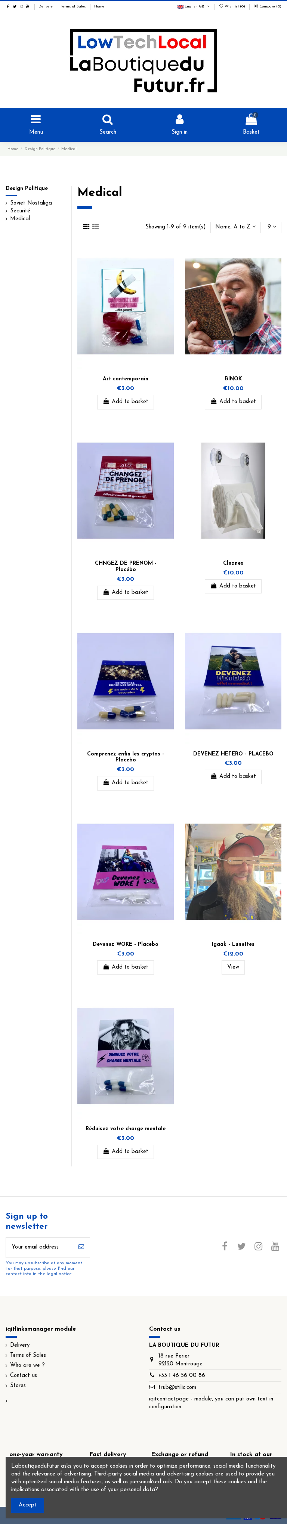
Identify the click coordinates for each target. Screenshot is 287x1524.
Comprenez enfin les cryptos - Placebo (125, 757)
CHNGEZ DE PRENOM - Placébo (126, 567)
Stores (18, 1386)
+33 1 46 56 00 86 (181, 1375)
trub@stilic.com (177, 1387)
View (233, 967)
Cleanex (233, 563)
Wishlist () (234, 6)
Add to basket (130, 402)
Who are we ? (27, 1365)
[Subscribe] (81, 1247)
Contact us (23, 1375)
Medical (20, 219)
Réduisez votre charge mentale (126, 1129)
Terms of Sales (74, 6)
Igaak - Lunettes (233, 944)
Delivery (46, 6)
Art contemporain (125, 379)
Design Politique (27, 188)
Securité (20, 211)
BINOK (233, 379)
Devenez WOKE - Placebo (125, 944)
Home (99, 6)
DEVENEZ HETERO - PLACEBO (233, 754)
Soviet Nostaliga (31, 203)
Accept (28, 1505)
